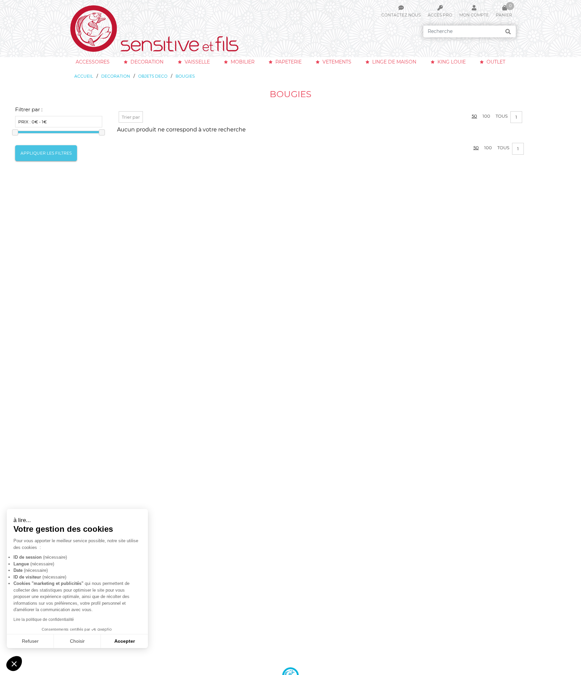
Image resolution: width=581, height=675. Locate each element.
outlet (496, 62)
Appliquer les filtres (46, 153)
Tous (502, 116)
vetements (336, 62)
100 (486, 116)
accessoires (93, 62)
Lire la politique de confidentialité (43, 619)
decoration (146, 62)
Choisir (77, 641)
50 (474, 116)
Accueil (83, 76)
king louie (451, 62)
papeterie (288, 62)
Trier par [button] (131, 117)
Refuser (30, 641)
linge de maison (394, 62)
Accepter (124, 641)
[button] (14, 664)
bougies (185, 76)
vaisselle (197, 62)
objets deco (152, 76)
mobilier (243, 62)
